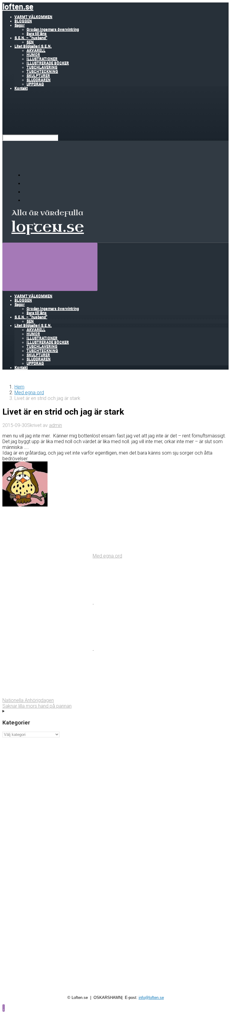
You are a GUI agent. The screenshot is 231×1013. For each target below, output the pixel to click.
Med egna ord (29, 392)
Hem (19, 387)
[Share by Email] (139, 648)
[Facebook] (27, 183)
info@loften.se (151, 997)
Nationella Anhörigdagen (28, 700)
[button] (3, 1007)
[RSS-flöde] (27, 175)
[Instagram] (27, 200)
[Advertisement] (115, 779)
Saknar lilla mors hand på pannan (37, 706)
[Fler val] (47, 694)
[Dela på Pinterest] (48, 648)
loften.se (17, 6)
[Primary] (49, 266)
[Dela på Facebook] (139, 602)
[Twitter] (27, 192)
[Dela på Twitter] (48, 602)
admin (55, 425)
